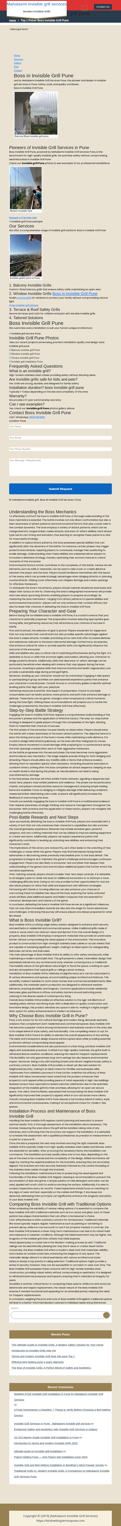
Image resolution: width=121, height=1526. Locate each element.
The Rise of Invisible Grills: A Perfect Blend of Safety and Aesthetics (51, 1367)
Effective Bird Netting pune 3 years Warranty (38, 1362)
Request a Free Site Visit (23, 217)
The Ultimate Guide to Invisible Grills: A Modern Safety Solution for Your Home (57, 1344)
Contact (18, 70)
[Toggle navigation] (84, 8)
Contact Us (102, 6)
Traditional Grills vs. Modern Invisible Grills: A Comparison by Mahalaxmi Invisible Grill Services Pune (61, 1473)
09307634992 (37, 417)
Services (18, 59)
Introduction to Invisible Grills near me (34, 1350)
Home (12, 20)
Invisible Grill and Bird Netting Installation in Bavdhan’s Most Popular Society (59, 1465)
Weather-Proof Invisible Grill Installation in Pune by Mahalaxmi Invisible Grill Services (58, 1397)
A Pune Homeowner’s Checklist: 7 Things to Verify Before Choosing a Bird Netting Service (62, 1412)
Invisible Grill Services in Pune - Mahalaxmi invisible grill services (52, 1423)
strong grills (24, 297)
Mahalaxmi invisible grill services (37, 4)
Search (14, 1308)
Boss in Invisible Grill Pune (75, 294)
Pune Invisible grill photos (24, 305)
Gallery (17, 63)
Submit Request (60, 489)
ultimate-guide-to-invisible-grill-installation (38, 1451)
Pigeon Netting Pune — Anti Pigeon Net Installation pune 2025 (51, 1457)
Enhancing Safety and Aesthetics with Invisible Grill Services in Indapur (56, 1429)
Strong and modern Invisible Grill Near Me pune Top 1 (43, 1356)
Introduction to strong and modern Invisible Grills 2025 (46, 1443)
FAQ (16, 67)
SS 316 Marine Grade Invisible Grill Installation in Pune (46, 1437)
